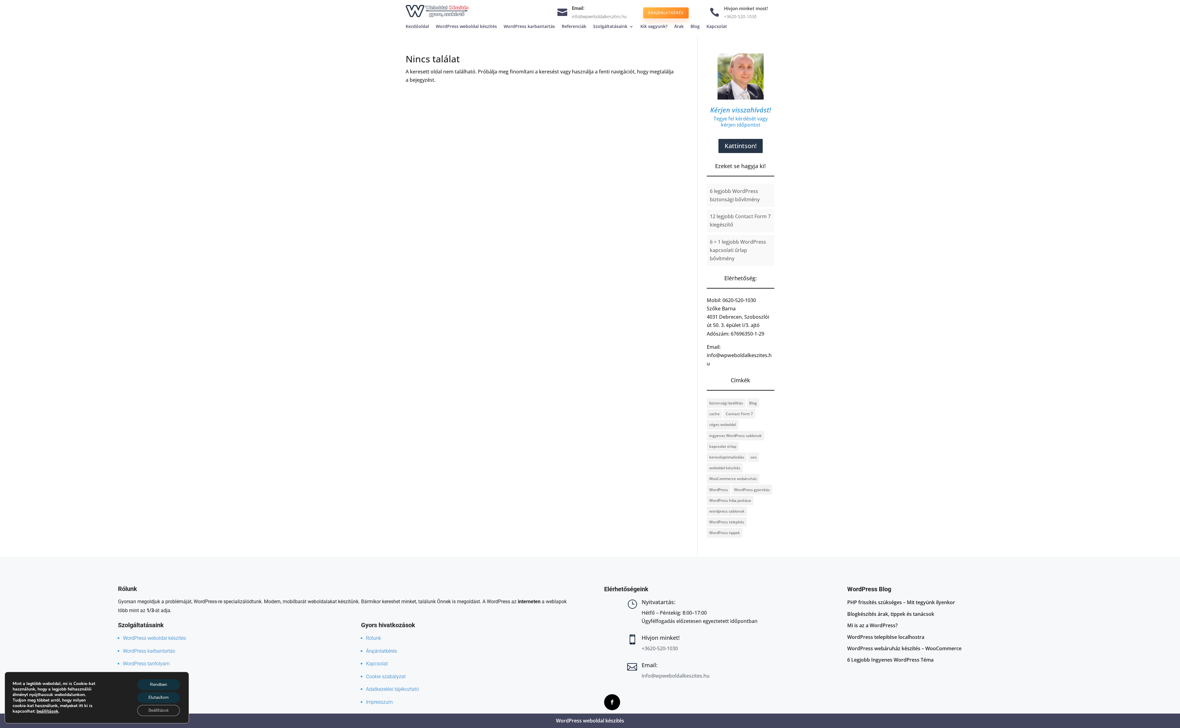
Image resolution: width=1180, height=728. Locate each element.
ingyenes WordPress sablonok (735, 435)
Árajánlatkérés (666, 12)
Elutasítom (158, 697)
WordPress (718, 489)
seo (753, 457)
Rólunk (373, 638)
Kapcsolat (716, 26)
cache (714, 413)
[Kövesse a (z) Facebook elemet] (612, 702)
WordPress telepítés (726, 522)
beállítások (47, 711)
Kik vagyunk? (653, 26)
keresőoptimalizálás (726, 457)
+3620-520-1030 (740, 16)
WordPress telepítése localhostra (885, 637)
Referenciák (574, 26)
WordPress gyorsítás (752, 489)
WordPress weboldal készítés (466, 26)
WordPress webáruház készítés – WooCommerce (904, 648)
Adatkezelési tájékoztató (392, 689)
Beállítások (158, 710)
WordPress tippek (724, 532)
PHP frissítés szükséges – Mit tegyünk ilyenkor (901, 602)
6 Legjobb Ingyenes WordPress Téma (890, 659)
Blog (695, 26)
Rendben (158, 684)
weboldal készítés (724, 467)
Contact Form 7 (739, 413)
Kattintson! (741, 146)
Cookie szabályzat (386, 676)
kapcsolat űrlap (722, 446)
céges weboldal (722, 424)
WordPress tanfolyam (146, 664)
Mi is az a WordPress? (872, 625)
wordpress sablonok (727, 511)
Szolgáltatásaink (610, 26)
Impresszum (379, 702)
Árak (679, 26)
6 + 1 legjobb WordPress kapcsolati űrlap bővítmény (738, 250)
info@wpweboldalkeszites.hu (599, 16)
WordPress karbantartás (529, 26)
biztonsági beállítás (726, 403)
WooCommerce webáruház (733, 478)
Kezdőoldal (417, 26)
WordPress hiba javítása (730, 500)
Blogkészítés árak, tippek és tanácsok (890, 614)
